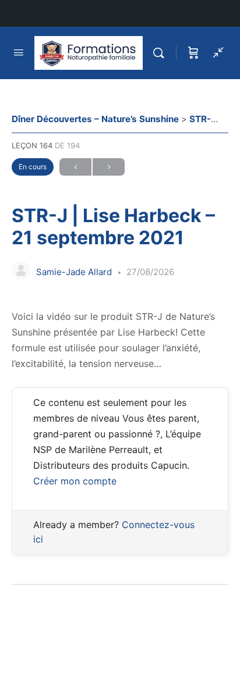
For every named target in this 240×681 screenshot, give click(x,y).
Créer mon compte (75, 481)
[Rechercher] (161, 53)
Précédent (75, 167)
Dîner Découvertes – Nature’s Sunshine (96, 118)
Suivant (109, 167)
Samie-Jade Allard (75, 271)
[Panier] (193, 53)
